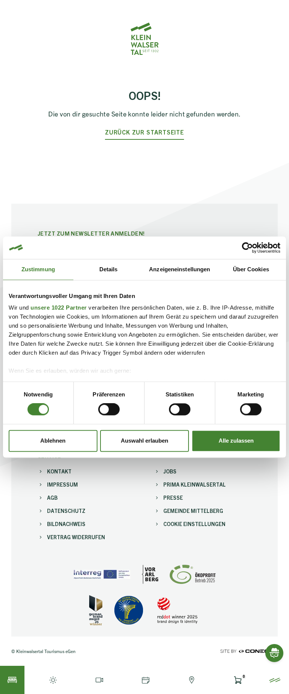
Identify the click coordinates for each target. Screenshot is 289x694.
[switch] (109, 410)
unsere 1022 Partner (58, 307)
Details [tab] (108, 269)
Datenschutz (66, 510)
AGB (52, 497)
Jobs (169, 471)
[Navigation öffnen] (275, 680)
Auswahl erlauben (144, 440)
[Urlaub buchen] (12, 680)
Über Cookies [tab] (251, 269)
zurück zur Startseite (144, 132)
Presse (173, 497)
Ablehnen (52, 440)
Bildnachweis (66, 523)
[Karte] (192, 680)
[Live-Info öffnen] (53, 680)
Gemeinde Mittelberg (193, 510)
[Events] (145, 680)
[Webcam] (99, 680)
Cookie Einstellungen (194, 523)
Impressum (62, 484)
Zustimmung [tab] (38, 269)
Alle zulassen (236, 440)
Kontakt (59, 471)
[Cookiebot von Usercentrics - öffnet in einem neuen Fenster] (247, 247)
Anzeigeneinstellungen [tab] (179, 269)
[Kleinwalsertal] (144, 39)
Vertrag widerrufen (76, 537)
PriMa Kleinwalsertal (194, 484)
